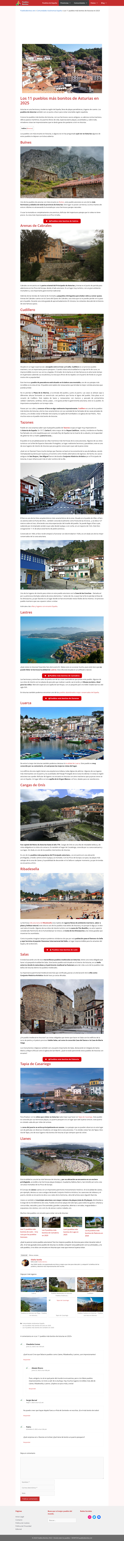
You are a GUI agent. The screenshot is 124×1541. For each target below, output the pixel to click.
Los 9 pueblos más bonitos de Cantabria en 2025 (50, 1232)
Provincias (64, 3)
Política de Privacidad (23, 1526)
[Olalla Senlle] (25, 1265)
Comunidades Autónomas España (49, 10)
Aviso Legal (20, 1517)
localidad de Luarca (73, 763)
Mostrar (29, 128)
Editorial (19, 1529)
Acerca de (24, 1255)
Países (93, 3)
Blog (103, 3)
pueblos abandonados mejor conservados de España (79, 692)
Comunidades (79, 3)
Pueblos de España (49, 3)
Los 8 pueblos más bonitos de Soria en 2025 (36, 1325)
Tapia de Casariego (85, 1117)
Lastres (53, 670)
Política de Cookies (23, 1523)
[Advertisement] (62, 28)
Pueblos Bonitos (42, 1262)
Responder (26, 1360)
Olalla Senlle (36, 1259)
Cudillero (82, 408)
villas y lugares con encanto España (44, 606)
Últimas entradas (33, 1255)
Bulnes (61, 202)
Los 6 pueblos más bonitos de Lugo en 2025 (70, 1232)
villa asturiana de (41, 923)
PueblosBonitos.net (27, 10)
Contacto (19, 1520)
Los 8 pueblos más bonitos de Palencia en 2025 (94, 1233)
